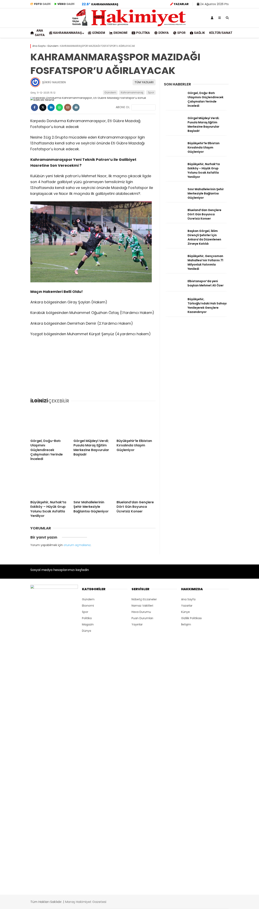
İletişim (186, 624)
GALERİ (42, 4)
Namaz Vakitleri (228, 199)
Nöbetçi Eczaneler (229, 182)
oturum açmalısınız (77, 545)
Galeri (221, 31)
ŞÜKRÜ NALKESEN (54, 82)
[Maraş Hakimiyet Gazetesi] (129, 25)
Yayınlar (221, 82)
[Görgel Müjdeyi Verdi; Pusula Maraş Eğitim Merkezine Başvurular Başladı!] (93, 421)
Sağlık (216, 158)
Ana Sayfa (224, 22)
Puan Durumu (226, 216)
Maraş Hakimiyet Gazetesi (85, 901)
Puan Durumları (142, 618)
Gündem (219, 117)
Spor (215, 150)
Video (219, 39)
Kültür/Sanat (221, 166)
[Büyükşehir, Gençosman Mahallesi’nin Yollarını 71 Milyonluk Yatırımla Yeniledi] (174, 265)
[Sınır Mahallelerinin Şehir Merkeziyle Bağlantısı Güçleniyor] (93, 483)
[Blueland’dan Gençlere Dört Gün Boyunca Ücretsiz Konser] (136, 483)
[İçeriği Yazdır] (76, 107)
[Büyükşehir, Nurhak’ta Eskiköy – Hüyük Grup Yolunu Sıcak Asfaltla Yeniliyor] (49, 483)
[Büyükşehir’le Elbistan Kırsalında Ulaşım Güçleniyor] (136, 421)
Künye (185, 612)
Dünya (217, 142)
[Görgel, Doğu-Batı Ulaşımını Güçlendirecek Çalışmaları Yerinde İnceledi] (49, 421)
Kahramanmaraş (225, 109)
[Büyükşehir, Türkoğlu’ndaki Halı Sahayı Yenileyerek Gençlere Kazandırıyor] (174, 308)
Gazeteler (223, 208)
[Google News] (143, 107)
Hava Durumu (225, 191)
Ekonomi (218, 125)
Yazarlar (221, 48)
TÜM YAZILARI (144, 82)
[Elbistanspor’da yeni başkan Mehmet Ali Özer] (174, 290)
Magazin (88, 624)
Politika (217, 133)
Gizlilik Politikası (191, 618)
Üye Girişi (222, 65)
